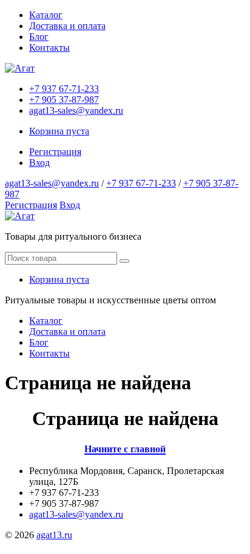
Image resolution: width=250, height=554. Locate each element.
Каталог (45, 15)
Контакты (49, 47)
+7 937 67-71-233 (64, 89)
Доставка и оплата (67, 26)
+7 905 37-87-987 (64, 99)
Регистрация (55, 152)
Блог (39, 36)
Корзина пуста (59, 131)
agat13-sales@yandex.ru (76, 110)
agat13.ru (54, 535)
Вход (39, 162)
